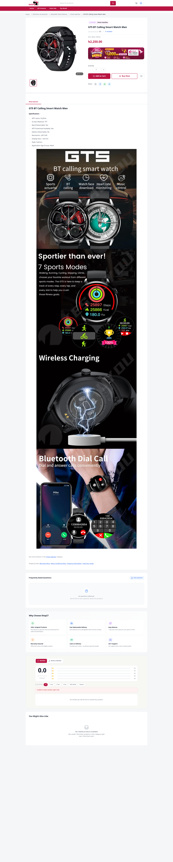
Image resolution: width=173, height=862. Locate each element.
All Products (41, 8)
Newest (82, 684)
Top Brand (63, 8)
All (45, 684)
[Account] (142, 3)
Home (32, 8)
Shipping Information (74, 564)
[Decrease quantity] (90, 70)
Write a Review (56, 661)
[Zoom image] (81, 24)
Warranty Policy (45, 564)
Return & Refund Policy (58, 564)
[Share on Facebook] (100, 84)
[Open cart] (136, 3)
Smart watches (75, 14)
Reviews (42, 661)
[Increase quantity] (104, 70)
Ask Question (138, 578)
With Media (73, 684)
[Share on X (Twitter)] (109, 84)
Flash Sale (52, 8)
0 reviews (108, 32)
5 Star (51, 684)
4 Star (58, 684)
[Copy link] (95, 84)
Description (33, 102)
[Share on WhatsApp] (105, 84)
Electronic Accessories (40, 14)
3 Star (64, 684)
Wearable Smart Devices (59, 14)
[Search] (113, 3)
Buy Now (126, 76)
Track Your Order (88, 564)
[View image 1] (33, 82)
